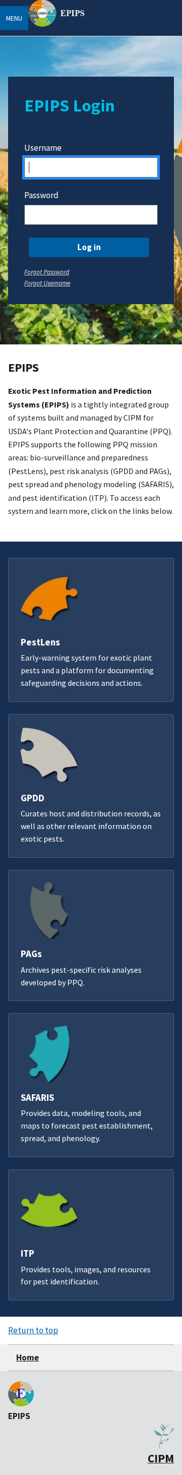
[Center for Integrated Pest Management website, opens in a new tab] (163, 1445)
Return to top (33, 1330)
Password (41, 195)
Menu (14, 18)
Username (43, 147)
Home (27, 1357)
